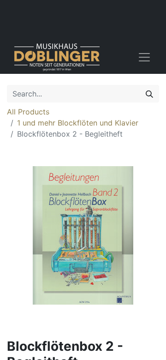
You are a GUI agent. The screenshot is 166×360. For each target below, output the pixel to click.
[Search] (149, 93)
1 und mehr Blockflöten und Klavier (77, 122)
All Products (28, 111)
